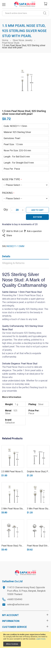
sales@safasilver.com (18, 604)
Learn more (40, 639)
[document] (25, 639)
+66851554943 (14, 599)
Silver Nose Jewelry (22, 40)
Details (6, 256)
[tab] (25, 257)
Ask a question (34, 231)
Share (9, 235)
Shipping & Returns (13, 263)
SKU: (4, 246)
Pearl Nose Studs (11, 42)
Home (5, 40)
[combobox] (25, 13)
